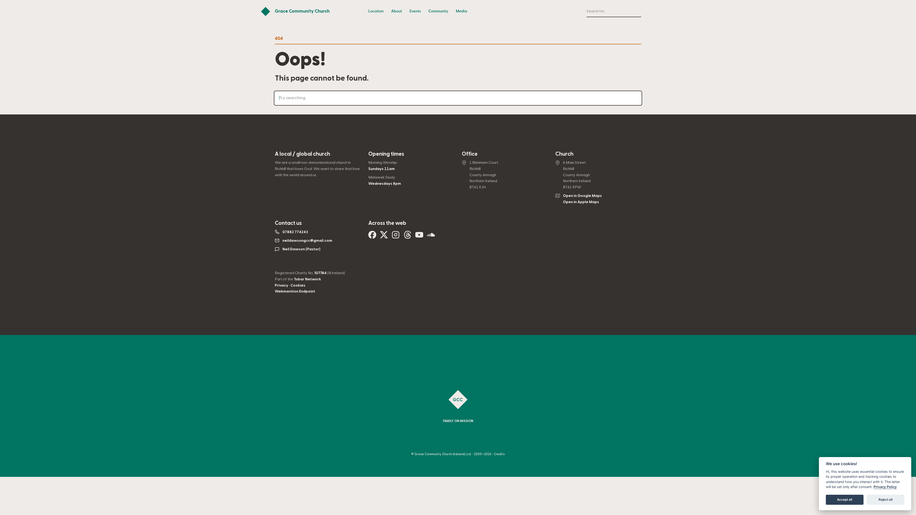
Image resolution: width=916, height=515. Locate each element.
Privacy (281, 285)
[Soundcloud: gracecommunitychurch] (431, 237)
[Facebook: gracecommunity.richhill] (372, 237)
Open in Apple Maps (581, 202)
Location (376, 11)
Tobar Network (307, 279)
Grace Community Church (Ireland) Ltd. (443, 454)
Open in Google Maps (582, 196)
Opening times (386, 154)
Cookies (298, 285)
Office (470, 154)
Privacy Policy (885, 487)
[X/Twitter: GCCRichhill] (384, 237)
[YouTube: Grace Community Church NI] (419, 237)
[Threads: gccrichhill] (407, 237)
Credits (499, 454)
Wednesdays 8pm (384, 183)
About (396, 11)
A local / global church (302, 154)
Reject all (885, 500)
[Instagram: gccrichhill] (396, 237)
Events (415, 11)
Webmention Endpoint (295, 291)
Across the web (387, 223)
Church (564, 154)
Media (461, 11)
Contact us (288, 223)
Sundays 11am (381, 169)
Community (438, 11)
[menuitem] (375, 11)
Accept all (844, 500)
